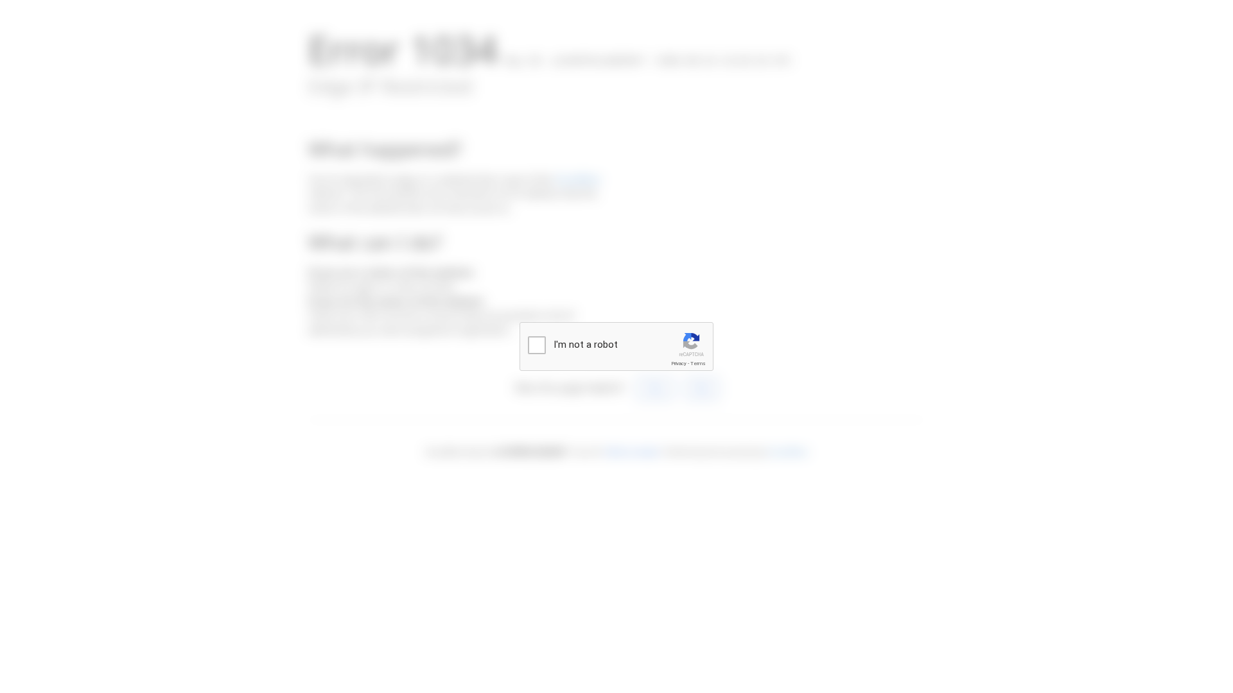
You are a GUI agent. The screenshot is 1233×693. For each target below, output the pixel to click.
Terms (698, 363)
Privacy (678, 363)
